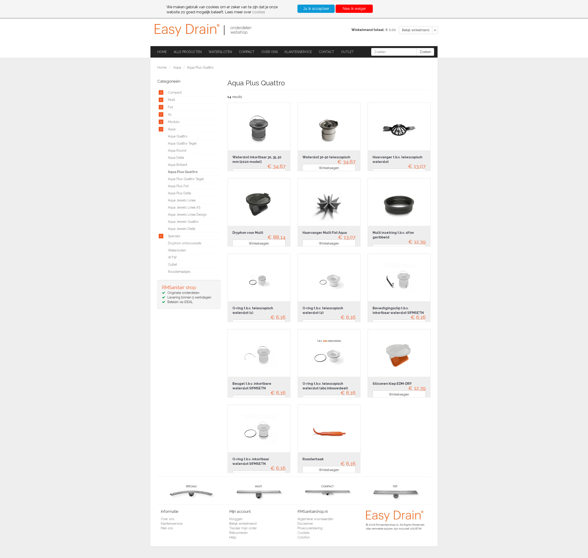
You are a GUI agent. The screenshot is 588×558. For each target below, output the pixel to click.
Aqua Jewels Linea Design (187, 214)
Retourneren (238, 533)
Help (232, 537)
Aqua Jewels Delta (181, 229)
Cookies (303, 533)
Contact (326, 52)
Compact (246, 52)
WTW (172, 257)
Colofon (303, 537)
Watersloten (220, 52)
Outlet (347, 52)
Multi (171, 100)
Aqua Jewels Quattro (183, 221)
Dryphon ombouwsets (184, 243)
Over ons (269, 52)
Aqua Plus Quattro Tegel (186, 179)
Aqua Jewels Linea (181, 200)
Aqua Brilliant (177, 165)
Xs (170, 114)
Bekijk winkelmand (415, 30)
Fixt (170, 107)
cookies (258, 12)
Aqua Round (177, 150)
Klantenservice (298, 52)
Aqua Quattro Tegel (182, 143)
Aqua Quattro (177, 136)
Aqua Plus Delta (179, 193)
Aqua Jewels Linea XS (184, 207)
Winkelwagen (329, 168)
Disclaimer (305, 523)
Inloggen (236, 519)
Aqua (177, 67)
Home (162, 52)
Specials (174, 236)
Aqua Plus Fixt (178, 186)
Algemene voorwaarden (315, 519)
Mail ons (167, 528)
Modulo (174, 122)
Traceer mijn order (243, 528)
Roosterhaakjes (179, 271)
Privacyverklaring (309, 528)
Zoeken (425, 52)
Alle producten (188, 52)
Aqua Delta (176, 157)
